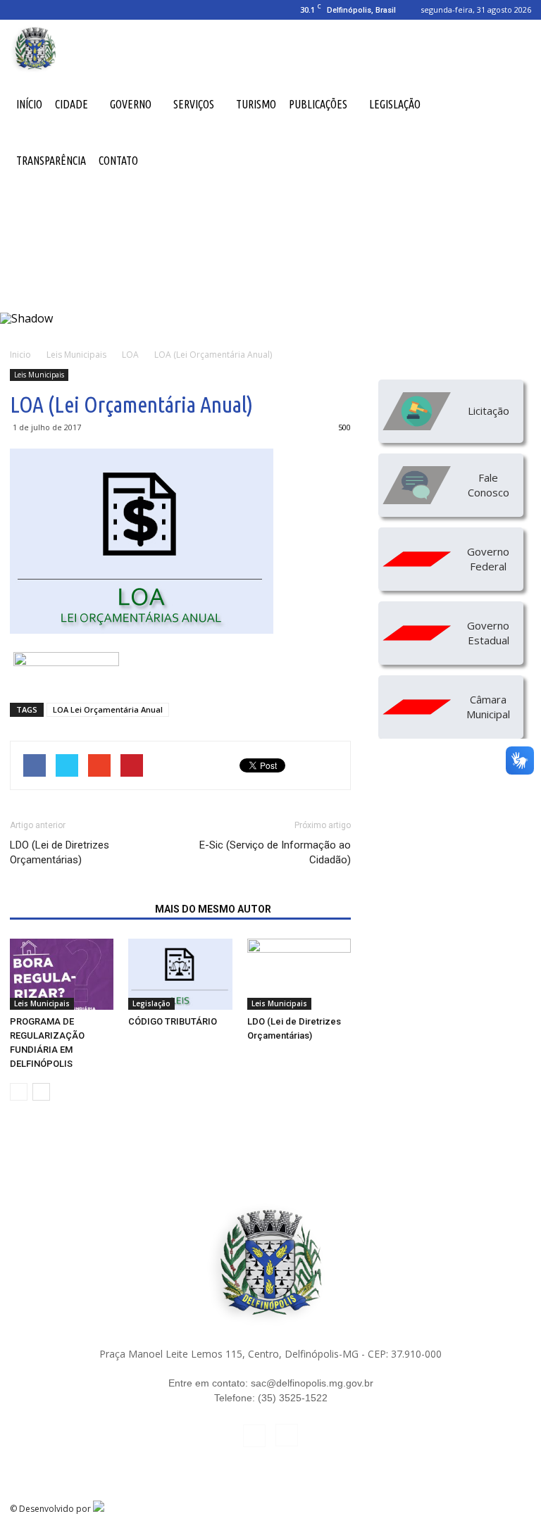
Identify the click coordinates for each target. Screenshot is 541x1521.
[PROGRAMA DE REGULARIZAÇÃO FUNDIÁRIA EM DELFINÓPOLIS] (61, 974)
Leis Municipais (39, 375)
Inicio (20, 355)
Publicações (318, 104)
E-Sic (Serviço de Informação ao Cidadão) (275, 852)
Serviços (193, 104)
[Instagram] (43, 10)
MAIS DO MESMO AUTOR (213, 909)
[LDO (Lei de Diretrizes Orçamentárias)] (299, 974)
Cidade (71, 104)
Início (29, 104)
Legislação (395, 104)
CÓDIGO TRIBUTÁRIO (172, 1021)
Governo (130, 104)
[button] (514, 104)
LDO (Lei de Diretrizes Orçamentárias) (59, 852)
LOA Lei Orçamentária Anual (108, 709)
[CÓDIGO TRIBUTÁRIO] (180, 974)
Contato (118, 160)
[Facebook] (20, 10)
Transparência (51, 160)
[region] (270, 263)
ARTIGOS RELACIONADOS (78, 909)
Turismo (256, 104)
